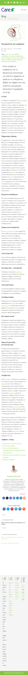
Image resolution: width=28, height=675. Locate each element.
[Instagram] (10, 498)
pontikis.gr (22, 493)
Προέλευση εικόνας (14, 40)
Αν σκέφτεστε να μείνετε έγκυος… (12, 443)
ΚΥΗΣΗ (13, 59)
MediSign (10, 487)
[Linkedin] (17, 498)
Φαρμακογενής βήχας (9, 459)
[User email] (24, 498)
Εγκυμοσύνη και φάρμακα (13, 18)
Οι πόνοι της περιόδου (9, 446)
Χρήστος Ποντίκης (7, 48)
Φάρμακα (13, 61)
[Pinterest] (23, 596)
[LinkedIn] (23, 592)
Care (16, 489)
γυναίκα (11, 56)
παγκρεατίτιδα (5, 61)
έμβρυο (22, 58)
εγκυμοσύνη (15, 58)
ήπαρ (2, 59)
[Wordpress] (21, 498)
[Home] (1, 18)
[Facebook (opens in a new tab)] (8, 2)
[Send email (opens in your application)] (23, 2)
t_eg (6, 54)
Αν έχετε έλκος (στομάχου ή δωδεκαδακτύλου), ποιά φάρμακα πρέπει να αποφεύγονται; (14, 450)
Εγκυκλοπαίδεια (6, 58)
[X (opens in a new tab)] (5, 2)
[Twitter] (7, 498)
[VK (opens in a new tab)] (14, 2)
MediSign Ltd (16, 672)
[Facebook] (3, 498)
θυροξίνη (8, 59)
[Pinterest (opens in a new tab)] (11, 2)
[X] (23, 586)
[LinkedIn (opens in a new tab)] (17, 2)
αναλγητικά (15, 54)
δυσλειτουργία (5, 305)
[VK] (23, 599)
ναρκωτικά (19, 59)
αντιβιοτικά (5, 56)
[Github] (14, 498)
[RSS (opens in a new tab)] (20, 2)
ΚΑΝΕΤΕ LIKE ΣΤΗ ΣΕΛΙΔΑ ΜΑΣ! (11, 543)
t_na (9, 54)
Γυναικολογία (19, 56)
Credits (11, 615)
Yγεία (4, 50)
